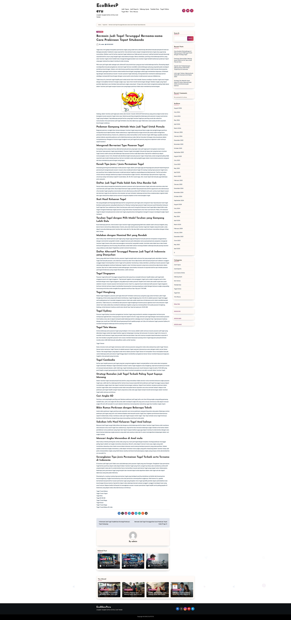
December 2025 (178, 140)
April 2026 (177, 124)
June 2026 (177, 116)
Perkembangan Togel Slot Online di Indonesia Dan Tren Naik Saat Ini (108, 564)
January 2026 (178, 136)
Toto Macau (134, 11)
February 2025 (178, 180)
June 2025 (177, 164)
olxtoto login (177, 318)
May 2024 (177, 216)
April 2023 (177, 248)
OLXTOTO (151, 616)
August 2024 (178, 204)
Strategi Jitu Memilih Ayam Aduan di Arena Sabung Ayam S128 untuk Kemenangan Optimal (182, 83)
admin (102, 44)
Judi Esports (134, 9)
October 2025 (178, 148)
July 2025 (177, 160)
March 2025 (177, 176)
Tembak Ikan (154, 9)
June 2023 (177, 240)
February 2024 (178, 228)
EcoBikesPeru (103, 607)
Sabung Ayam (144, 9)
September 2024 (179, 200)
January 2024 (178, 232)
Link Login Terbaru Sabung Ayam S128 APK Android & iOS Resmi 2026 (183, 75)
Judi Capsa (125, 9)
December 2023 (178, 236)
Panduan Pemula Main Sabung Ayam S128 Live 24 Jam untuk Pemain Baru (183, 60)
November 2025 (178, 144)
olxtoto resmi (178, 324)
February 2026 (178, 132)
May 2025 (177, 168)
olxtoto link (177, 311)
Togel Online (164, 9)
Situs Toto (177, 304)
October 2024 (178, 196)
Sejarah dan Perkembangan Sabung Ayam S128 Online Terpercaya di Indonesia (182, 67)
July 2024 (177, 208)
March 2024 (177, 224)
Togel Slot (125, 11)
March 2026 (177, 128)
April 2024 (177, 220)
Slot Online (177, 281)
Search (176, 33)
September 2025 (179, 152)
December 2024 (178, 188)
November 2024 (178, 192)
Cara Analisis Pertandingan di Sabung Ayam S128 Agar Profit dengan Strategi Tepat (183, 53)
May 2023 (177, 244)
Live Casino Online (179, 273)
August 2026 (178, 108)
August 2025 (178, 156)
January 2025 (178, 184)
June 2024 (177, 212)
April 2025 (177, 172)
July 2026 (177, 112)
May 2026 (177, 120)
